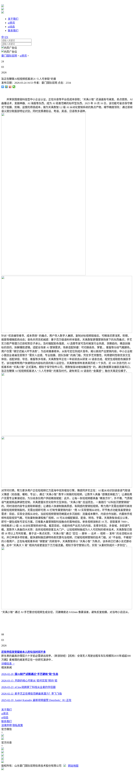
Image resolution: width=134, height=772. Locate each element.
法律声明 (6, 725)
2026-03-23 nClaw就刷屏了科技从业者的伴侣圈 (28, 687)
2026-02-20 (29, 674)
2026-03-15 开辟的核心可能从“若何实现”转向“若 (29, 680)
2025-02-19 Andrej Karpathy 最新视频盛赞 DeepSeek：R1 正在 (36, 700)
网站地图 (73, 765)
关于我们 (6, 709)
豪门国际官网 (9, 55)
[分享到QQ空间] (6, 86)
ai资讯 (23, 55)
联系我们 (6, 721)
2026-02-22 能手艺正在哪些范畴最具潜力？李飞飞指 (31, 693)
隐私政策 (17, 725)
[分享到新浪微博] (10, 86)
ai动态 (4, 717)
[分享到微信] (14, 86)
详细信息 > (8, 663)
